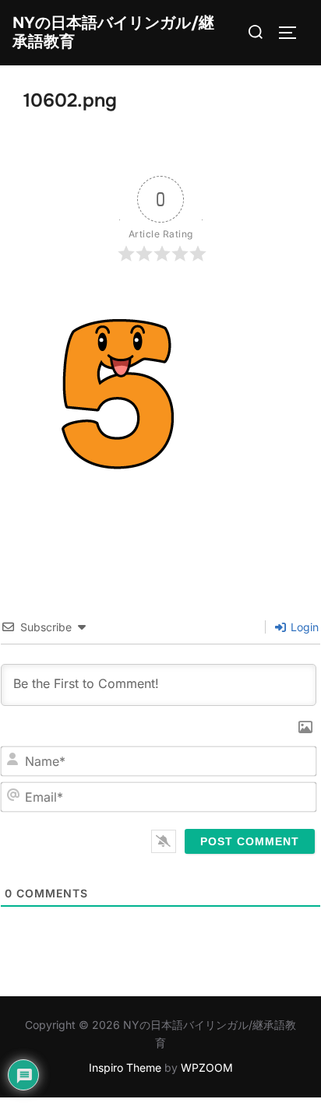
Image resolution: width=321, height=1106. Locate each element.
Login (303, 627)
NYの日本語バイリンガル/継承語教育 (113, 32)
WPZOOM (207, 1067)
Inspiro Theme (125, 1067)
